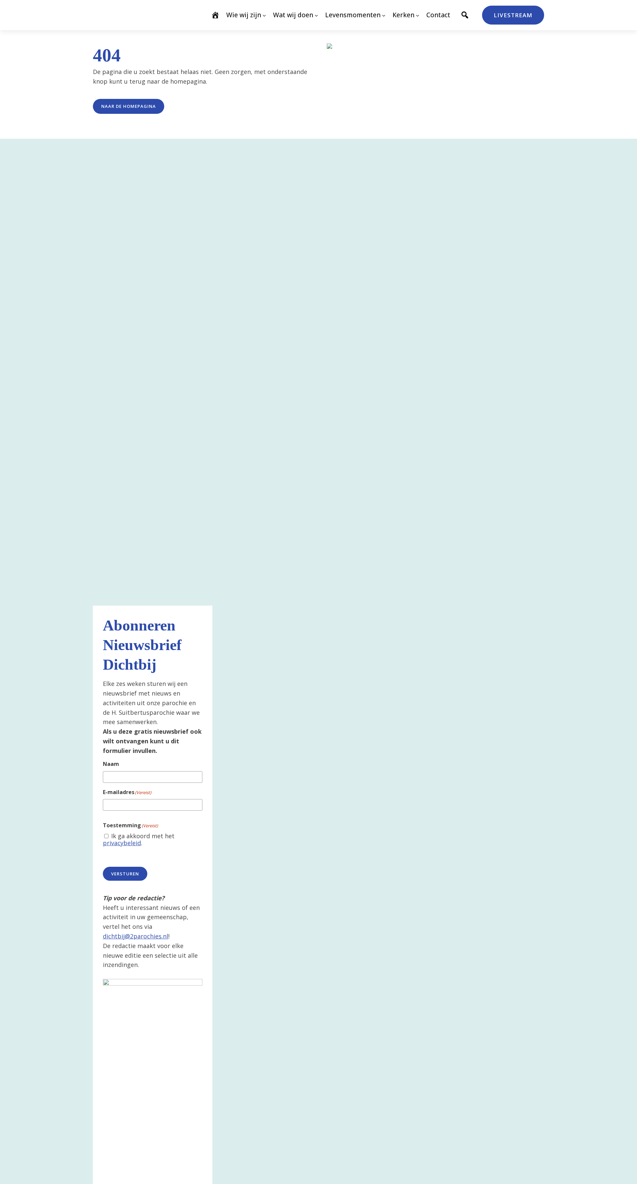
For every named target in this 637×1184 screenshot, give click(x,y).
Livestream (513, 15)
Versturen (125, 874)
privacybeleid (122, 843)
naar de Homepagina (128, 106)
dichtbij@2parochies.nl (135, 936)
